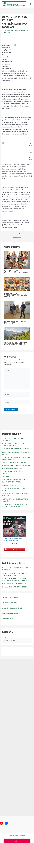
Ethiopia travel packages (9, 603)
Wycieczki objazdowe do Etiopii (12, 608)
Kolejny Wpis (17, 237)
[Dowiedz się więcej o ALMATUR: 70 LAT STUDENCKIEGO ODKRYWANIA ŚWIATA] (17, 284)
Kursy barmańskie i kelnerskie (11, 613)
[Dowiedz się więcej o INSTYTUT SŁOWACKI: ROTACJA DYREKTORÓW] (17, 310)
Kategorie (5, 637)
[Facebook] (6, 823)
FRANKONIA (6, 476)
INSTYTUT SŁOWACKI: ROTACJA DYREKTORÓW (16, 322)
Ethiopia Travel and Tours (10, 597)
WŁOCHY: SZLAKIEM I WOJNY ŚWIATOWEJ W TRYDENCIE (15, 343)
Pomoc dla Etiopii (7, 618)
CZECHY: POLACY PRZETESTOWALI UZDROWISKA (16, 272)
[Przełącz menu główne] (30, 4)
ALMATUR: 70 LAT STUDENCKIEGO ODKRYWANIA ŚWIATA (15, 295)
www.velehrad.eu (7, 211)
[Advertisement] (17, 737)
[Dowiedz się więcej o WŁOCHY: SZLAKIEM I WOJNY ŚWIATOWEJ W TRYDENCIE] (17, 333)
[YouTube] (1, 823)
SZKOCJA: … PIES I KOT (9, 485)
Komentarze (6, 30)
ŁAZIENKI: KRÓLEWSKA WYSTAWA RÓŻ (14, 463)
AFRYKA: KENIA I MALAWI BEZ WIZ (16, 584)
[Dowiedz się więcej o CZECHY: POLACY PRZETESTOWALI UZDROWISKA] (17, 259)
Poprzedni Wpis (17, 234)
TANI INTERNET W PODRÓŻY (18, 587)
